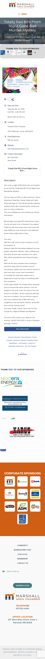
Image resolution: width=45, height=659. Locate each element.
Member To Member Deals (29, 340)
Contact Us (31, 343)
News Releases (26, 337)
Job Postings (23, 343)
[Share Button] (11, 99)
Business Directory (14, 337)
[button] (24, 579)
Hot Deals (17, 340)
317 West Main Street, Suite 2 (22, 620)
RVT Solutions (25, 655)
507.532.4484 (22, 608)
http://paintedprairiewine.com (18, 149)
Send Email (12, 160)
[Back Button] (5, 100)
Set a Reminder (22, 329)
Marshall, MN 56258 (22, 623)
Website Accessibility (26, 652)
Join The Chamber (30, 346)
